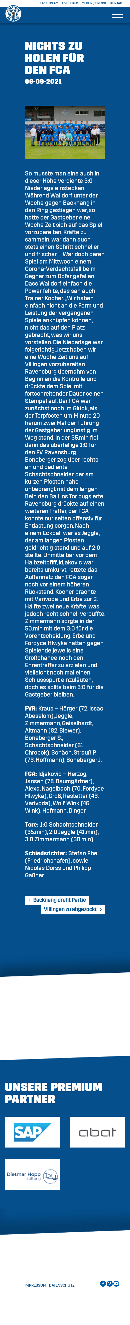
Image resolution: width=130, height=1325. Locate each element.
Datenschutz (62, 1285)
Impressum (35, 1285)
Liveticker (70, 3)
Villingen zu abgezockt (70, 909)
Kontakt (117, 3)
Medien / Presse (94, 3)
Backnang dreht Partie (59, 900)
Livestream (49, 3)
